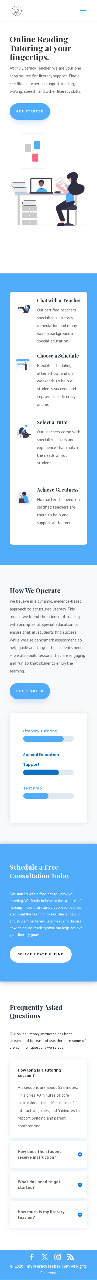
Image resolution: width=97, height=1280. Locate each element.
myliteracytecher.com (48, 1266)
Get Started (30, 111)
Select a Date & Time (41, 954)
